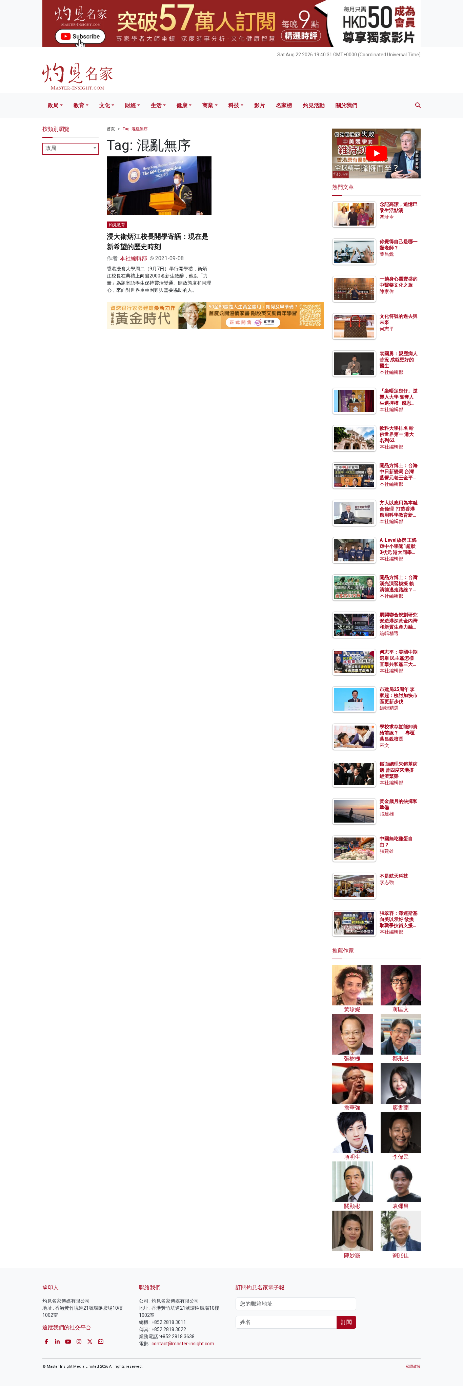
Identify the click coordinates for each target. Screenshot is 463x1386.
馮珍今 (387, 216)
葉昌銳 (387, 254)
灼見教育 (117, 225)
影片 (259, 105)
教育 (79, 105)
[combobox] (70, 149)
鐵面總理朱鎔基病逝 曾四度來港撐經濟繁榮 (399, 770)
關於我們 (346, 105)
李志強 (387, 882)
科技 (233, 105)
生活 (156, 105)
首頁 (111, 129)
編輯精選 (389, 633)
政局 (53, 105)
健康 (182, 105)
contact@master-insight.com (183, 1343)
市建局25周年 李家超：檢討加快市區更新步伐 (399, 695)
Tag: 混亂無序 (135, 129)
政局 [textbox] (50, 148)
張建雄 (387, 813)
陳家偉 (387, 291)
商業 (207, 105)
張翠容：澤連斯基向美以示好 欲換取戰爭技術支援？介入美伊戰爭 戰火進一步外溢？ (399, 925)
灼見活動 (314, 105)
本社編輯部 (133, 258)
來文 (384, 745)
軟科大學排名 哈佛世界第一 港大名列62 (397, 434)
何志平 (387, 328)
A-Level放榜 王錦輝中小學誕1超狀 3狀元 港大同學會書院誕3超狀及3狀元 (398, 552)
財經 (130, 105)
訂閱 (346, 1322)
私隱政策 (413, 1366)
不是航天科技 (394, 876)
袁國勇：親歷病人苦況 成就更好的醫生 (399, 359)
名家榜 (284, 105)
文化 (104, 105)
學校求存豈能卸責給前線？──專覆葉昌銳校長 (399, 733)
